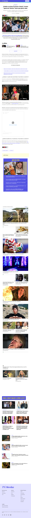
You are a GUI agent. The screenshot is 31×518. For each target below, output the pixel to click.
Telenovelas (15, 4)
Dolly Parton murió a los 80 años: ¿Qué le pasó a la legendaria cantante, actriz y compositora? (16, 183)
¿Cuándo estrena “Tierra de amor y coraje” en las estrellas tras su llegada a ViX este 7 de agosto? (22, 412)
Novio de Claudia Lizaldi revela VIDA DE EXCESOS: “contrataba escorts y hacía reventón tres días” (16, 180)
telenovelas (11, 150)
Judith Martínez (17, 13)
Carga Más (15, 51)
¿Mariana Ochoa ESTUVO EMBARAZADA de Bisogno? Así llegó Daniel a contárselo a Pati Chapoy (24, 47)
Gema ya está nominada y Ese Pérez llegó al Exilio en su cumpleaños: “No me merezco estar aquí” (19, 464)
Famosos (8, 45)
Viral (11, 453)
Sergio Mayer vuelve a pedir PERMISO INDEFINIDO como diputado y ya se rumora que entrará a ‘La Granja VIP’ (15, 189)
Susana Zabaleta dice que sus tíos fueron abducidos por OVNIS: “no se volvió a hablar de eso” (11, 47)
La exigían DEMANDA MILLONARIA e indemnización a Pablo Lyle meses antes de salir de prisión (19, 437)
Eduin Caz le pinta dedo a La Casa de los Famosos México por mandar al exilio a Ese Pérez (16, 176)
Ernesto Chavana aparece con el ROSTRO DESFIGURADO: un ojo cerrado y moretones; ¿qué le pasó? (16, 186)
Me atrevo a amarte (5, 150)
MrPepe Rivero (16, 465)
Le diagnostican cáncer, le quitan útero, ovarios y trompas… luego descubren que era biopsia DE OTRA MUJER (19, 455)
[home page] (5, 1)
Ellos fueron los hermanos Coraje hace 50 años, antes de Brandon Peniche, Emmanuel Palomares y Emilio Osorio (21, 428)
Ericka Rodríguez (16, 438)
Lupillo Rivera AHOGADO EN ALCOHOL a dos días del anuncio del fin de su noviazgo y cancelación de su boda (19, 446)
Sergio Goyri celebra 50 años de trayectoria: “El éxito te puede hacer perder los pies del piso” (8, 412)
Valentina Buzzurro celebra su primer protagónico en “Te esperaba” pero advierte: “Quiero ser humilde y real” (8, 428)
